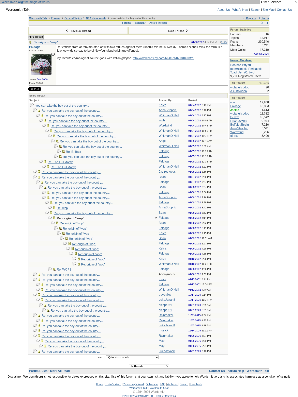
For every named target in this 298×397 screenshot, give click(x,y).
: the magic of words (26, 2)
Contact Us (284, 9)
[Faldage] (41, 73)
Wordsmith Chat (159, 388)
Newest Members (241, 60)
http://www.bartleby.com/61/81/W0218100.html (163, 58)
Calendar (140, 22)
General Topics (73, 18)
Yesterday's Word (133, 384)
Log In (265, 18)
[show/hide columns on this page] (267, 22)
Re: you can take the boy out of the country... (71, 110)
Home (99, 384)
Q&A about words (96, 18)
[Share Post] (216, 42)
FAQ (162, 384)
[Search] (262, 23)
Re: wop (62, 208)
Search (255, 9)
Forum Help (235, 371)
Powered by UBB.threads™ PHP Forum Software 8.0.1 (149, 396)
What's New (240, 9)
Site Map (268, 9)
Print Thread (35, 36)
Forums (55, 18)
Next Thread (176, 30)
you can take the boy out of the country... (62, 105)
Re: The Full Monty (60, 162)
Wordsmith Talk (38, 18)
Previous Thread (80, 30)
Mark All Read (60, 371)
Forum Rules (38, 371)
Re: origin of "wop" (46, 42)
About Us (224, 9)
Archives (172, 384)
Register (250, 18)
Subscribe (152, 384)
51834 (224, 42)
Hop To (101, 357)
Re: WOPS (64, 269)
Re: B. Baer (73, 151)
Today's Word (113, 384)
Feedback (196, 384)
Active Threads (158, 22)
